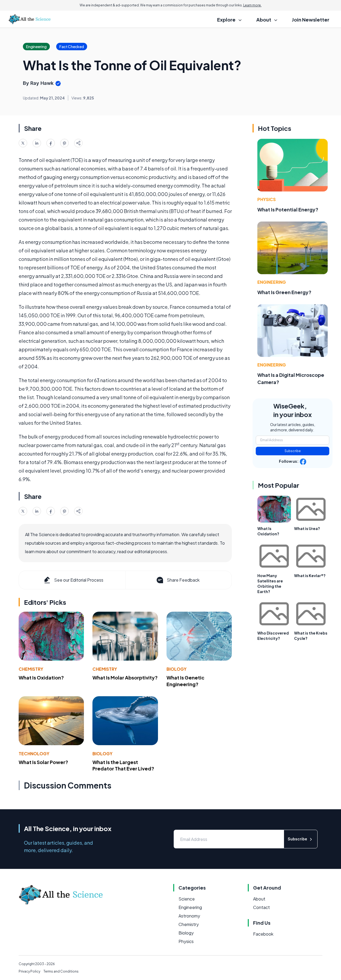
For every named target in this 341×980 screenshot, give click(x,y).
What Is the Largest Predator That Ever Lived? (123, 765)
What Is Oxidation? (41, 677)
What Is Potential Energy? (287, 209)
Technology (34, 753)
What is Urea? (307, 528)
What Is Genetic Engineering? (185, 680)
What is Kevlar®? (310, 575)
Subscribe (293, 451)
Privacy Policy (29, 971)
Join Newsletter (310, 19)
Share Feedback (183, 580)
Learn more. (252, 5)
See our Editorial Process (78, 580)
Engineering (271, 282)
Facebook (263, 934)
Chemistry (31, 669)
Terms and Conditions (61, 971)
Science (186, 899)
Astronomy (189, 916)
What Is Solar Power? (43, 762)
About (259, 899)
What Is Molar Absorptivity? (125, 677)
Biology (176, 669)
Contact (261, 907)
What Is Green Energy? (284, 292)
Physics (266, 199)
